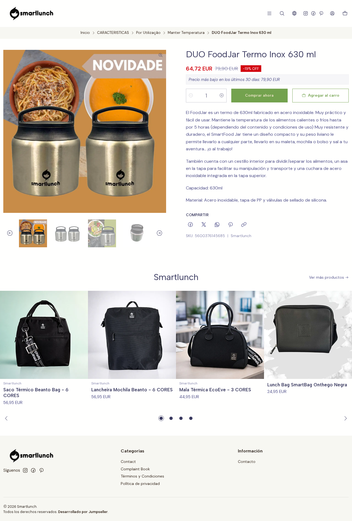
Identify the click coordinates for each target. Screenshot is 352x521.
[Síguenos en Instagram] (305, 13)
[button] (161, 418)
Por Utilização (148, 33)
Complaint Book (135, 468)
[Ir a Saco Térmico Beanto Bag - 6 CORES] (44, 335)
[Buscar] (282, 13)
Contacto (246, 461)
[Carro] (345, 13)
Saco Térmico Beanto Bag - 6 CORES (35, 392)
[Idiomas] (294, 13)
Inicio (85, 33)
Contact (128, 461)
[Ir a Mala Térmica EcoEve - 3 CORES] (220, 335)
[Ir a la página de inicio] (31, 13)
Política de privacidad (140, 483)
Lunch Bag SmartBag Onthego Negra (307, 384)
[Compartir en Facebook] (190, 225)
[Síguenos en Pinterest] (321, 13)
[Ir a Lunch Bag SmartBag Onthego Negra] (308, 335)
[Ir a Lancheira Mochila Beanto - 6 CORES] (132, 335)
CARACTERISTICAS (113, 33)
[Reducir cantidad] (191, 95)
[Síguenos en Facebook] (313, 13)
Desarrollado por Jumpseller (83, 511)
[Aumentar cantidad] (221, 95)
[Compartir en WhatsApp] (217, 225)
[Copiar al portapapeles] (243, 225)
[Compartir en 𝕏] (203, 225)
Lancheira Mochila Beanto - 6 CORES (132, 389)
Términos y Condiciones (142, 476)
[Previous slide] (7, 233)
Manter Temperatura (186, 33)
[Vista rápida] (81, 334)
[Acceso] (332, 13)
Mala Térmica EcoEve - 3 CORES (215, 389)
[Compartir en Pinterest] (230, 225)
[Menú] (269, 13)
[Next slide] (162, 233)
